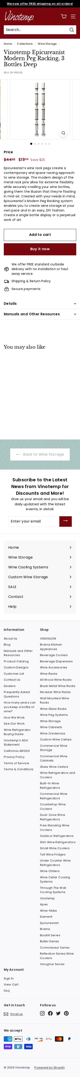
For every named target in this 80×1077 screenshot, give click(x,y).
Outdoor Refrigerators (57, 836)
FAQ (7, 991)
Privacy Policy (14, 757)
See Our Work (14, 723)
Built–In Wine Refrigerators (50, 785)
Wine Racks (49, 674)
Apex (44, 904)
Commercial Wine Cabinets (53, 758)
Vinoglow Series (52, 964)
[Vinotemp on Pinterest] (66, 1013)
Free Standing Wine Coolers (54, 827)
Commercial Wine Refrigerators (53, 796)
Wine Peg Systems (54, 715)
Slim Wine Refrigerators (58, 842)
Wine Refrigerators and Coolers (57, 775)
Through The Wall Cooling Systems (53, 890)
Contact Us (12, 680)
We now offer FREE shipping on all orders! (40, 4)
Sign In (9, 978)
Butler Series (49, 941)
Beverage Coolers (54, 655)
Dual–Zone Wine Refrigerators (52, 817)
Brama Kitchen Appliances (51, 646)
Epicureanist (49, 923)
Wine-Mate (48, 911)
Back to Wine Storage (43, 454)
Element (46, 917)
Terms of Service (16, 763)
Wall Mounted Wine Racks (54, 700)
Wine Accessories (53, 667)
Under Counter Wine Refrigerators (55, 862)
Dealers (10, 686)
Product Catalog (16, 661)
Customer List (14, 674)
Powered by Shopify (49, 1067)
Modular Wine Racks (55, 692)
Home (8, 44)
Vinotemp (47, 898)
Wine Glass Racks (53, 709)
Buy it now (40, 249)
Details (10, 303)
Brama (45, 929)
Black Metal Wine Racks (58, 686)
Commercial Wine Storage (53, 748)
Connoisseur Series (55, 947)
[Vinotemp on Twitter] (58, 1013)
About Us (10, 638)
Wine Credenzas (52, 733)
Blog (7, 644)
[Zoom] (63, 133)
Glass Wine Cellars (54, 767)
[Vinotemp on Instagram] (42, 1013)
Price (8, 152)
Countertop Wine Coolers (53, 806)
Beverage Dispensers (56, 661)
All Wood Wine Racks (56, 680)
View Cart (11, 984)
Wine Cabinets (51, 727)
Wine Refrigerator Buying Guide (17, 732)
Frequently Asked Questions (17, 694)
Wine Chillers (50, 871)
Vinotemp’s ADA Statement (16, 742)
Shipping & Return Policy (31, 281)
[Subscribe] (65, 521)
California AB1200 (17, 751)
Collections (25, 44)
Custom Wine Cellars (56, 739)
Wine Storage (47, 44)
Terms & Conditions (18, 769)
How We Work (14, 717)
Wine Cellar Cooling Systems (55, 879)
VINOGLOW (48, 638)
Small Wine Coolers (55, 848)
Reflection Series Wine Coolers (57, 955)
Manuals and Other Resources (32, 314)
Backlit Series (50, 935)
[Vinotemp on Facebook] (50, 1013)
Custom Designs (16, 667)
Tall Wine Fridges (53, 854)
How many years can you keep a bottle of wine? (20, 706)
